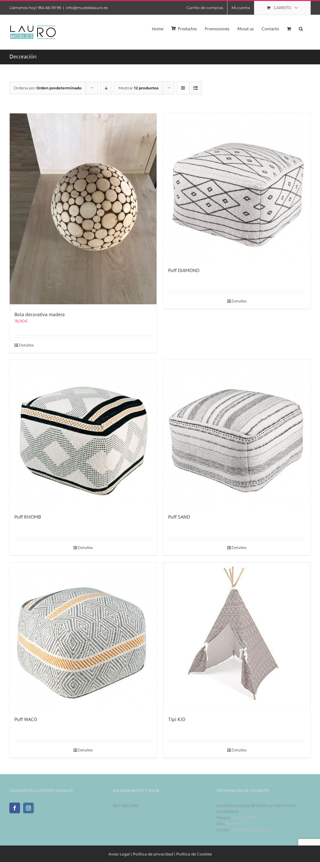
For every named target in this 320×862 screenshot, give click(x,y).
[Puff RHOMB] (83, 433)
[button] (301, 28)
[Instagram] (28, 808)
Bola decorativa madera (39, 314)
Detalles (26, 345)
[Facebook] (14, 808)
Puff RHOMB (27, 517)
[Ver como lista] (195, 88)
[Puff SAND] (236, 433)
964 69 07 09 (239, 823)
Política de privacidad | (154, 854)
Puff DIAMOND (183, 270)
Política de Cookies (194, 854)
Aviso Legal (119, 854)
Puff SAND (179, 517)
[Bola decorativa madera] (83, 208)
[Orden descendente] (106, 88)
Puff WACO (25, 719)
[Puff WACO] (83, 635)
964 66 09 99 (245, 817)
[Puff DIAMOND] (236, 186)
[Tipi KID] (236, 635)
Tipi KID (176, 719)
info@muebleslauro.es (87, 7)
